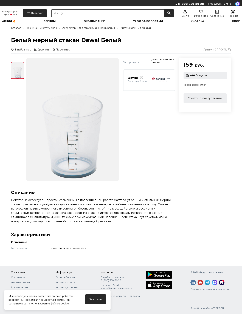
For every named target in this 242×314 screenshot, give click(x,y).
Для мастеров (19, 287)
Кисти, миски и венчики (135, 28)
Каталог (16, 28)
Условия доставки (67, 287)
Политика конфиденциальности (209, 289)
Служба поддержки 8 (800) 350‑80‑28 (112, 278)
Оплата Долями (65, 277)
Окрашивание (94, 21)
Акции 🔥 (9, 21)
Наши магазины (20, 282)
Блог (236, 21)
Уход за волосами (148, 21)
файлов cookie (60, 303)
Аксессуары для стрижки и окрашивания (88, 28)
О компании (18, 277)
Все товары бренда (137, 81)
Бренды (50, 21)
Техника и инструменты (42, 28)
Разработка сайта (200, 308)
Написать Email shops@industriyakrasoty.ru (116, 286)
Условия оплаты (65, 282)
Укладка (197, 21)
